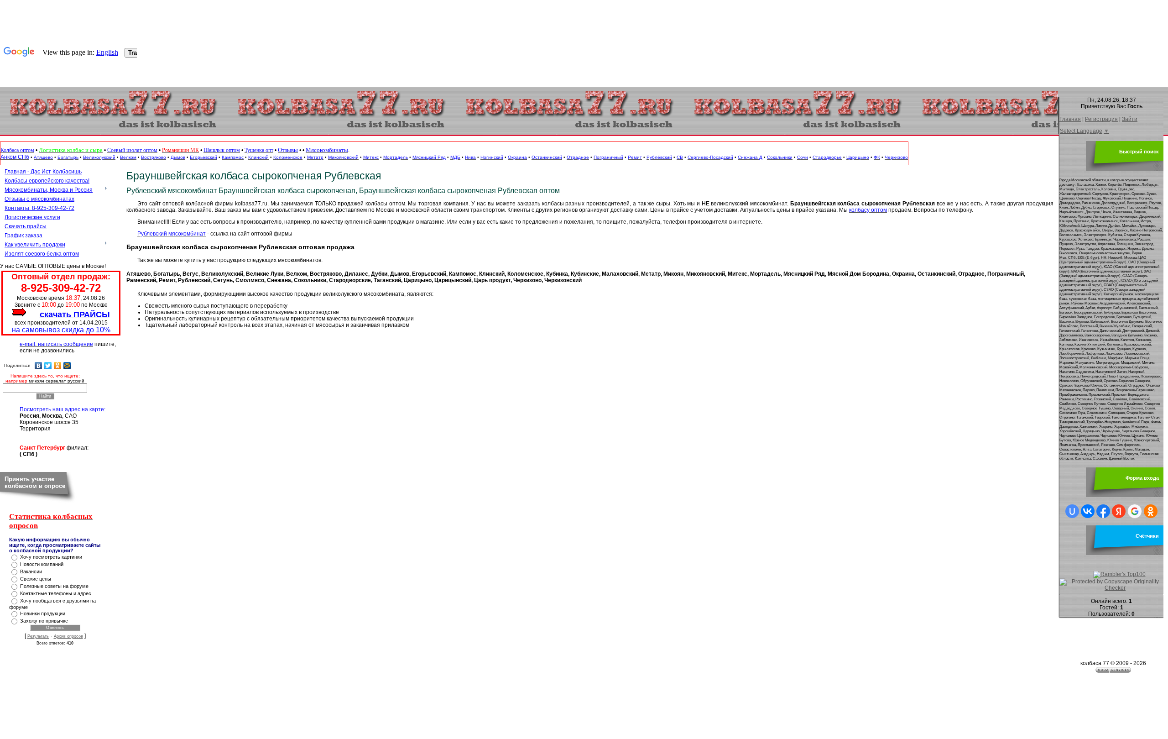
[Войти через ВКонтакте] (1088, 511)
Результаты (38, 636)
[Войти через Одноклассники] (1151, 511)
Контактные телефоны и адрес (55, 593)
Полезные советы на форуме (54, 586)
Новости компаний (41, 564)
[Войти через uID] (1072, 511)
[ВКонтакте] (38, 366)
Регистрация (1101, 119)
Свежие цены (35, 579)
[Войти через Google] (1134, 511)
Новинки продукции (42, 613)
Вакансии (31, 571)
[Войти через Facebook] (1103, 511)
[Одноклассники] (58, 366)
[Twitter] (48, 366)
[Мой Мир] (67, 366)
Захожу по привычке (44, 621)
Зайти (1129, 119)
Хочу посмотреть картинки (51, 557)
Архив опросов (68, 636)
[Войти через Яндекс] (1119, 511)
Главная (1070, 119)
